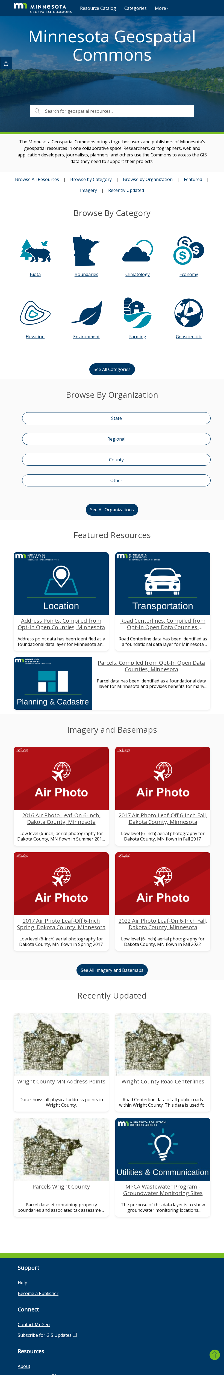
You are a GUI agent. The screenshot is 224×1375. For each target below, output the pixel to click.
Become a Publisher (38, 1293)
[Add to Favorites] (6, 63)
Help (22, 1283)
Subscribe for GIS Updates (45, 1335)
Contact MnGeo (34, 1324)
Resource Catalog (98, 8)
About (24, 1366)
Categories (135, 8)
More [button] (160, 8)
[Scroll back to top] (215, 1355)
